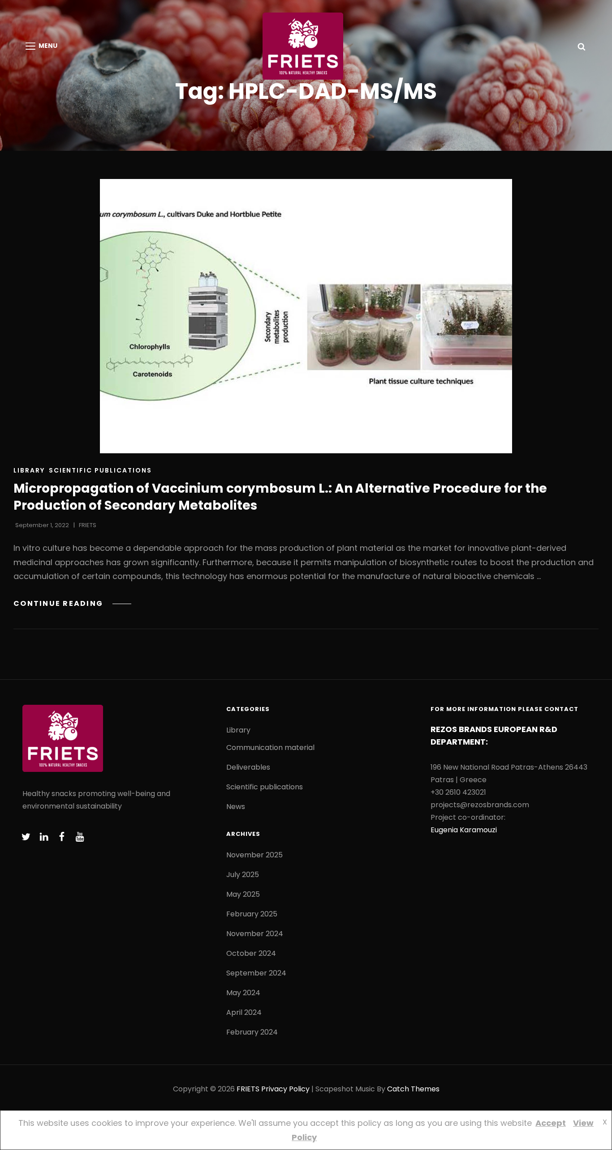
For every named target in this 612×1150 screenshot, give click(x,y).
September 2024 (256, 973)
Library (29, 470)
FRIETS (87, 525)
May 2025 (243, 894)
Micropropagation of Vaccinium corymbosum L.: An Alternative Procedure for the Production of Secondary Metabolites (280, 497)
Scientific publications (100, 470)
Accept (550, 1123)
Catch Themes (413, 1089)
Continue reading (72, 603)
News (235, 806)
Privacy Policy (285, 1089)
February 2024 (252, 1032)
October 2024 (251, 953)
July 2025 (242, 874)
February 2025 (251, 914)
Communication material (270, 747)
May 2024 (243, 993)
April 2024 (244, 1012)
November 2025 (254, 855)
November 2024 (254, 934)
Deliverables (248, 767)
